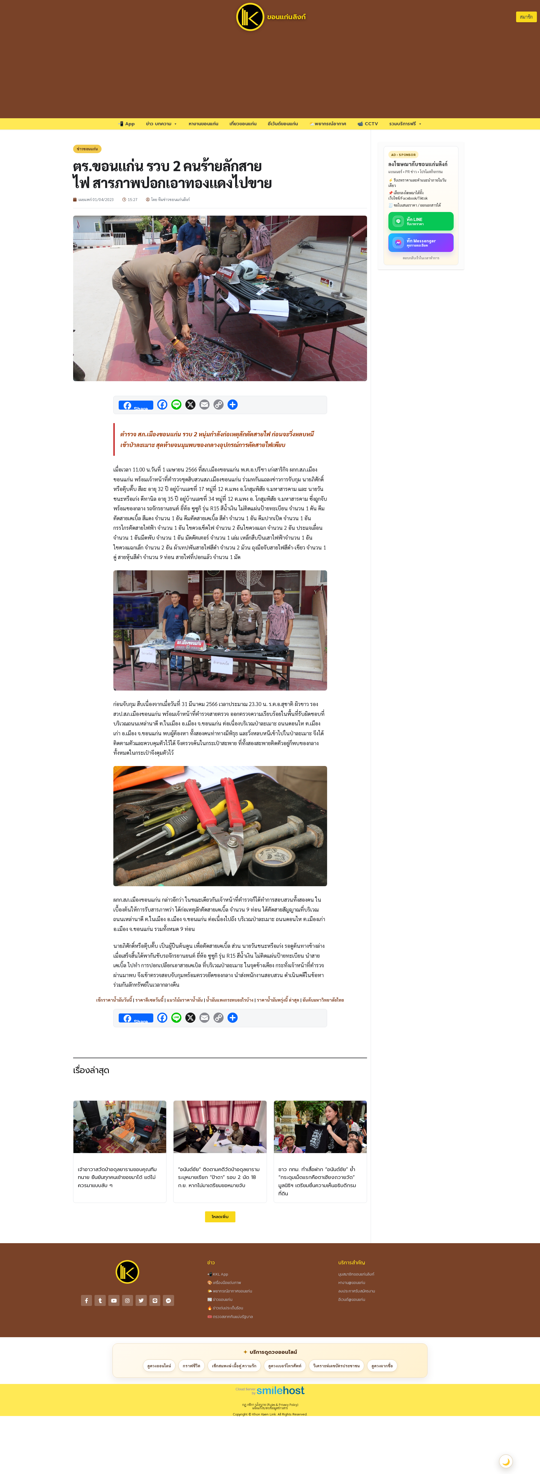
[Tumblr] (100, 1300)
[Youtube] (114, 1300)
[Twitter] (141, 1300)
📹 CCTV (367, 123)
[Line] (155, 1300)
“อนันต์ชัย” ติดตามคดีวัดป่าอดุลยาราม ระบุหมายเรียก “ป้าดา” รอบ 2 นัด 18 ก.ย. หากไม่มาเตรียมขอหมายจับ (219, 1177)
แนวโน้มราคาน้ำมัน (185, 999)
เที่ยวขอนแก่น (243, 123)
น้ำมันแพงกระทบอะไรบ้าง (229, 999)
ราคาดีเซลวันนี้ (149, 999)
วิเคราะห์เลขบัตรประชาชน (336, 1365)
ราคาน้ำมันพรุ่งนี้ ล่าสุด (278, 999)
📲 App (126, 123)
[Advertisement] (270, 76)
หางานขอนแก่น (203, 123)
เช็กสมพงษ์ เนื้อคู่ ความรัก (234, 1365)
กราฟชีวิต (191, 1365)
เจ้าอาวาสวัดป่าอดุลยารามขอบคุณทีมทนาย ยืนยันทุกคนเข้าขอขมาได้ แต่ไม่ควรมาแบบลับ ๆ (117, 1177)
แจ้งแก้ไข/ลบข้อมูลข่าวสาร (270, 1408)
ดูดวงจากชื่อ (382, 1365)
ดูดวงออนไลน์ (159, 1365)
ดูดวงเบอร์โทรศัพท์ (285, 1365)
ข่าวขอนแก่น (87, 148)
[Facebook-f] (86, 1300)
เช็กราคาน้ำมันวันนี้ (114, 999)
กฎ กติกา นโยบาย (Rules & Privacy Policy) (270, 1404)
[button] (220, 1216)
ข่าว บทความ (158, 123)
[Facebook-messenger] (168, 1300)
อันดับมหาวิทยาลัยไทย (323, 999)
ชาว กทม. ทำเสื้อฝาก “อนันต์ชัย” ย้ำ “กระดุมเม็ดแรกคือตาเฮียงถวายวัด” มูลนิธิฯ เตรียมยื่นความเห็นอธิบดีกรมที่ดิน (317, 1181)
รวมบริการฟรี (402, 123)
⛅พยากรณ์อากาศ (327, 123)
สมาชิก (526, 17)
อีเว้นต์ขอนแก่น (283, 123)
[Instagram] (127, 1300)
